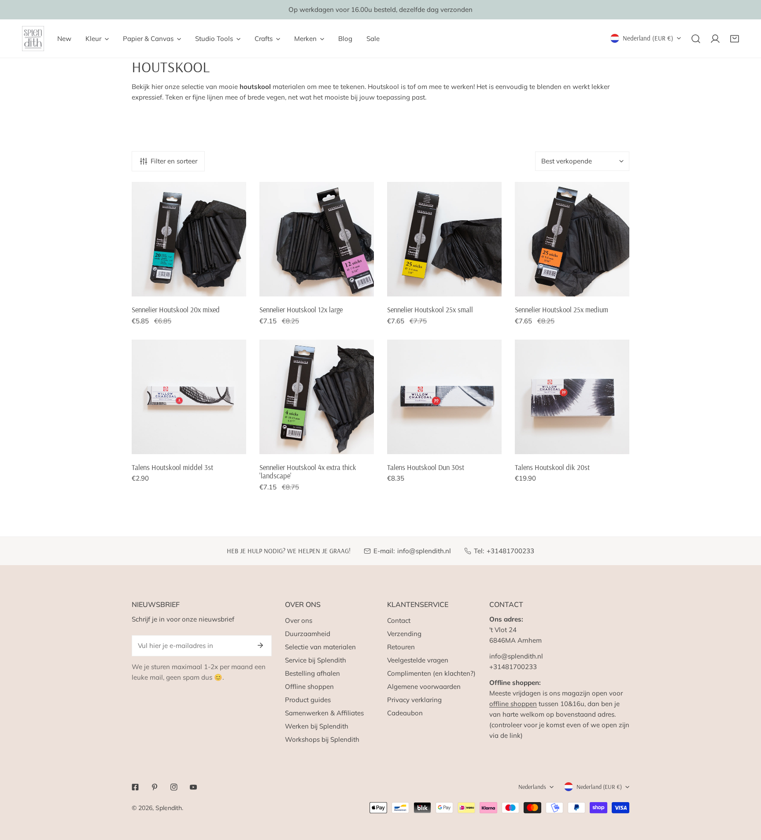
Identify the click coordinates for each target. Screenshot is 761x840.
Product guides (308, 700)
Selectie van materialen (320, 647)
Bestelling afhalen (312, 673)
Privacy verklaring (414, 700)
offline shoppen (513, 703)
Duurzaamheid (307, 633)
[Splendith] (33, 38)
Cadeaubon (405, 713)
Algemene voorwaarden (424, 686)
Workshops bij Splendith (322, 739)
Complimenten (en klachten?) (431, 673)
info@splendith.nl (424, 551)
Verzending (404, 633)
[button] (734, 38)
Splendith (168, 808)
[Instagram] (174, 787)
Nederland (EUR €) (648, 38)
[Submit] (260, 645)
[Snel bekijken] (240, 286)
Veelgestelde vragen (417, 660)
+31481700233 (510, 551)
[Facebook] (135, 787)
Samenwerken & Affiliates (324, 713)
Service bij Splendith (315, 660)
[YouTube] (193, 787)
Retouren (401, 647)
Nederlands (532, 787)
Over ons (298, 620)
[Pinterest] (154, 787)
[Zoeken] (696, 38)
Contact (398, 620)
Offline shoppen (309, 686)
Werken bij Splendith (316, 726)
